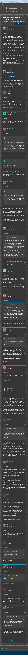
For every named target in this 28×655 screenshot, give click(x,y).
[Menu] (26, 1)
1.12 (24, 11)
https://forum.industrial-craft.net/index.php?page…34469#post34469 (13, 64)
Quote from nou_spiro (11, 304)
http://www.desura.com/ (15, 519)
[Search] (19, 1)
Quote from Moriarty (10, 338)
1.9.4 (15, 11)
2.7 (16, 10)
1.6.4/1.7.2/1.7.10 (7, 11)
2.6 (13, 10)
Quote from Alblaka (10, 138)
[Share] (25, 24)
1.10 (18, 11)
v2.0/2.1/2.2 (5, 10)
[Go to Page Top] (25, 653)
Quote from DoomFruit (11, 428)
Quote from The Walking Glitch (13, 161)
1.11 (21, 11)
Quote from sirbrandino (11, 551)
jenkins (19, 8)
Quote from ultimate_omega (12, 575)
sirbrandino (6, 21)
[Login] (22, 1)
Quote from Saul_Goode (11, 237)
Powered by (14, 653)
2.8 (18, 10)
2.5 (11, 10)
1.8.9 (12, 11)
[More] (24, 33)
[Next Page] (16, 641)
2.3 (9, 10)
